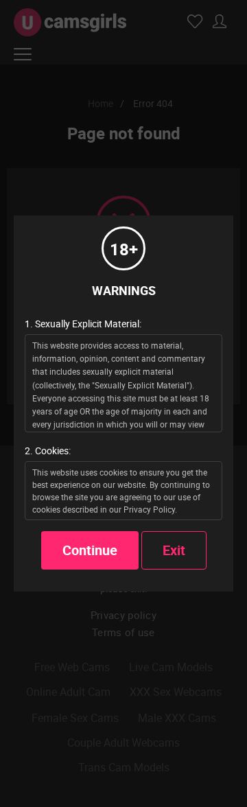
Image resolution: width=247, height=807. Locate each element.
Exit (174, 550)
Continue (89, 550)
